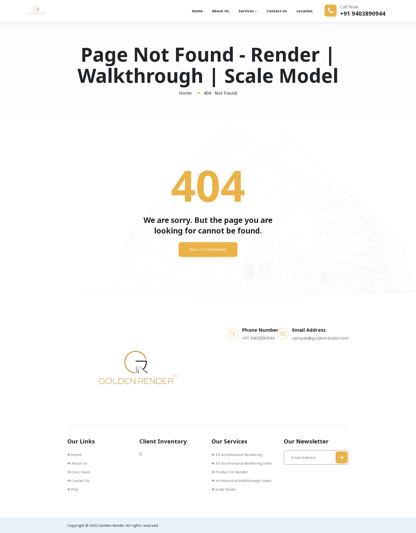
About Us (220, 10)
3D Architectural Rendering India (243, 463)
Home (197, 10)
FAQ (74, 489)
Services (246, 10)
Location (304, 10)
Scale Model (225, 489)
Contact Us (276, 10)
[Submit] (342, 457)
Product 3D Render (231, 471)
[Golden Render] (43, 11)
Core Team (80, 471)
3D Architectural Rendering (238, 454)
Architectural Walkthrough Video (243, 480)
